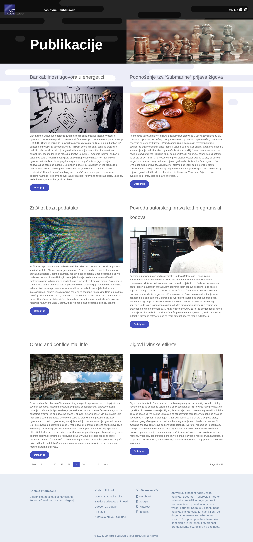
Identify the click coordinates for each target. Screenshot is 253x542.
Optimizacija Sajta (113, 536)
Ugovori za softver (106, 506)
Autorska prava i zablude (110, 516)
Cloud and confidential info (59, 344)
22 (97, 464)
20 (83, 464)
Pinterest (144, 506)
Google (143, 501)
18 (69, 464)
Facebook (145, 496)
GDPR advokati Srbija (108, 496)
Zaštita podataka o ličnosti (111, 501)
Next (106, 464)
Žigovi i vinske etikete (153, 344)
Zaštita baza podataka (54, 208)
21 (90, 464)
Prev (34, 464)
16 (55, 464)
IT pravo (100, 511)
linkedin (144, 511)
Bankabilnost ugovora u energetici (67, 77)
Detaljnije (39, 187)
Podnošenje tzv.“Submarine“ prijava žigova (176, 77)
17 (62, 464)
